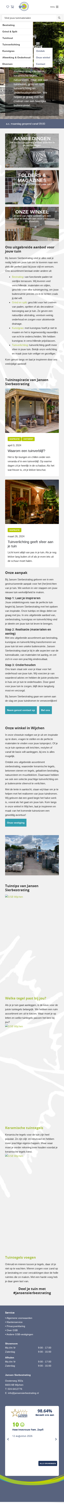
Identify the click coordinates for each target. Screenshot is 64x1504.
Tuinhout (7, 38)
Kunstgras (8, 51)
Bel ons (45, 710)
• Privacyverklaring (15, 1326)
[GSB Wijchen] (24, 6)
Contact (40, 64)
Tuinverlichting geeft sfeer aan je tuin (30, 544)
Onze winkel (43, 57)
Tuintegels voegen (20, 1257)
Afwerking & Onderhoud (16, 57)
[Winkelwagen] (12, 7)
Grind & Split (9, 31)
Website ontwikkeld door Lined (32, 1495)
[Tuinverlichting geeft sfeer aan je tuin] (32, 502)
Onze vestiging (16, 822)
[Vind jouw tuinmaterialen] (59, 18)
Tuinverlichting (11, 44)
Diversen (7, 64)
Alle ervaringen (48, 1463)
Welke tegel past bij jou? (25, 998)
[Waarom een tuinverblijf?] (32, 411)
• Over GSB (11, 1330)
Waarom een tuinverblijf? (26, 451)
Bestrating (9, 25)
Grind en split (19, 302)
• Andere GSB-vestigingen (19, 1334)
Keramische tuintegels (24, 1128)
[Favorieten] (7, 7)
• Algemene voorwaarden (18, 1318)
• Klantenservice (14, 1322)
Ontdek (40, 51)
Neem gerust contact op (21, 710)
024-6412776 (15, 1389)
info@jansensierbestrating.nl (23, 1393)
